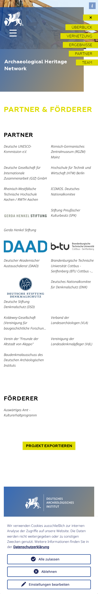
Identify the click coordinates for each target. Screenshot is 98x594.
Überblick (82, 27)
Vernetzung (79, 36)
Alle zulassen (49, 559)
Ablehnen (49, 571)
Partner (83, 54)
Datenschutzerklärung (31, 546)
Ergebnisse (80, 45)
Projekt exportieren (49, 446)
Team (87, 62)
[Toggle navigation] (13, 33)
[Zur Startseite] (49, 502)
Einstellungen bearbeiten (49, 584)
